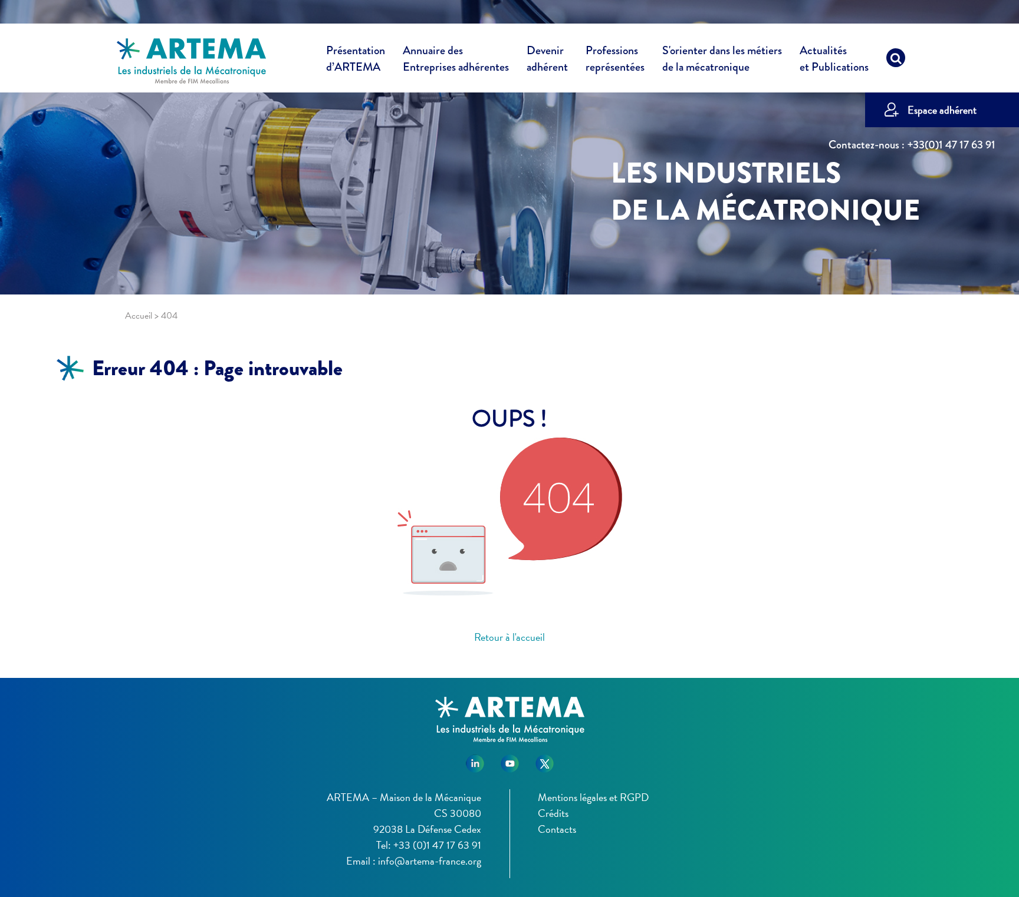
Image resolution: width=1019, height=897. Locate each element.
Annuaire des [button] (456, 58)
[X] (544, 759)
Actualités (834, 58)
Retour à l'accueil (509, 637)
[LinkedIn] (475, 759)
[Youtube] (510, 759)
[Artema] (191, 60)
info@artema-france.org (429, 861)
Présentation (355, 58)
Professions (615, 58)
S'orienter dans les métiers (722, 58)
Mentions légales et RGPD (593, 797)
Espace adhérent (942, 110)
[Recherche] (895, 60)
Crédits (553, 813)
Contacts (557, 829)
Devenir (547, 58)
